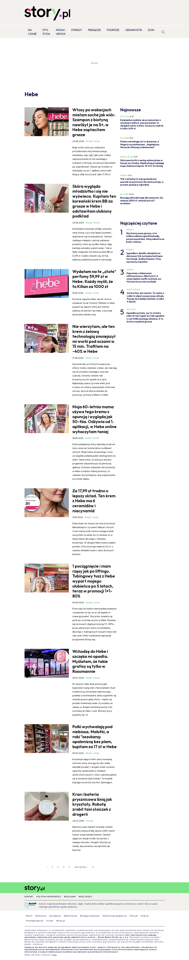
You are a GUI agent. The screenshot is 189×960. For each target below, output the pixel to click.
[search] (163, 31)
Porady (76, 30)
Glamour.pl (40, 916)
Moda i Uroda (60, 32)
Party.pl (134, 916)
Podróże (113, 30)
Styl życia (46, 32)
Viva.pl (49, 921)
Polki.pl (145, 916)
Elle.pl (29, 916)
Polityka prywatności (48, 896)
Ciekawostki (133, 30)
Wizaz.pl (60, 921)
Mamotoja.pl (70, 916)
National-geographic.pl (114, 916)
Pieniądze (94, 30)
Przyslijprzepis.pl (34, 921)
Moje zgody (85, 896)
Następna (81, 867)
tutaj (54, 954)
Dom (151, 30)
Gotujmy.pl (55, 916)
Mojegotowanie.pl (90, 916)
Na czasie (32, 32)
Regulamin (70, 896)
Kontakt (29, 896)
